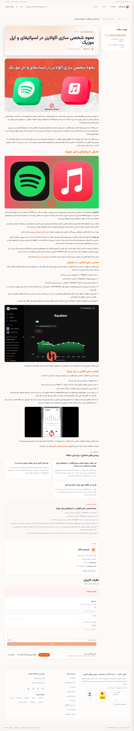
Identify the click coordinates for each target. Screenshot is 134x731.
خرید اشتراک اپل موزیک (44, 257)
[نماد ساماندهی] (115, 695)
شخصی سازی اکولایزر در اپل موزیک (116, 46)
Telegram (32, 702)
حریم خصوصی (17, 728)
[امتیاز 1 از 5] (8, 619)
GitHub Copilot (23, 702)
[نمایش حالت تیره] (17, 7)
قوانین (6, 728)
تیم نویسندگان (86, 49)
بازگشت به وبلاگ (44, 655)
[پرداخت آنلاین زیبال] (90, 695)
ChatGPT (41, 698)
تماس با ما (11, 655)
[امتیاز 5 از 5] (23, 619)
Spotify (26, 698)
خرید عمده (7, 1)
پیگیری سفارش (23, 1)
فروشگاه (113, 7)
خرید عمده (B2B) (70, 705)
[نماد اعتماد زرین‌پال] (103, 695)
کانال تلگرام (52, 446)
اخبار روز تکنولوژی (70, 682)
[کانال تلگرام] (38, 689)
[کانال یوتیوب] (33, 689)
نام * (95, 607)
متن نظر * (93, 625)
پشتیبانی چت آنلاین (37, 683)
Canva (33, 698)
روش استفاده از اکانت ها (108, 19)
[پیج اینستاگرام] (43, 689)
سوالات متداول (14, 1)
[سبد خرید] (21, 7)
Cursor (11, 698)
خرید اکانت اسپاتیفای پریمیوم (39, 232)
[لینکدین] (29, 689)
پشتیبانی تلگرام (38, 678)
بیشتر (95, 7)
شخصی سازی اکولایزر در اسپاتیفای (117, 40)
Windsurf (41, 702)
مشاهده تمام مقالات (89, 571)
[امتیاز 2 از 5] (12, 619)
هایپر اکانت (88, 145)
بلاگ (104, 7)
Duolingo (19, 698)
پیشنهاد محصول (70, 714)
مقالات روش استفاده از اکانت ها (27, 655)
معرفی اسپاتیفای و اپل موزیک (118, 35)
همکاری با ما (71, 710)
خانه (126, 19)
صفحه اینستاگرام (62, 446)
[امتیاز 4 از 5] (19, 619)
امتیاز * (94, 616)
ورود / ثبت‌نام (9, 7)
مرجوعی (10, 728)
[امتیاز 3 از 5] (16, 619)
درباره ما (73, 687)
